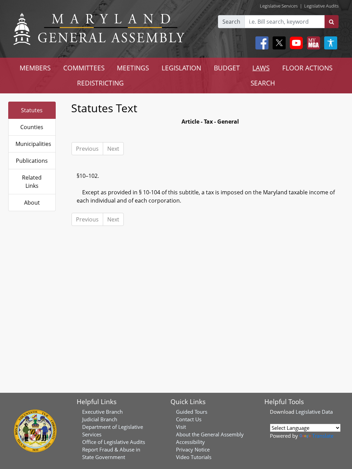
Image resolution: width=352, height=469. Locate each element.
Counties (31, 127)
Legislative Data (314, 411)
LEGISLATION (181, 68)
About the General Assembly (210, 434)
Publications (32, 160)
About (32, 202)
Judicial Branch (99, 419)
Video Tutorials (193, 457)
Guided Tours (191, 411)
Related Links (32, 182)
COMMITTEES (83, 68)
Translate (322, 435)
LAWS (261, 68)
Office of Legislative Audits (113, 441)
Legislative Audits (321, 6)
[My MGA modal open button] (312, 42)
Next (113, 148)
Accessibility (190, 441)
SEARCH (263, 83)
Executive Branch (102, 411)
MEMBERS (35, 68)
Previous (87, 148)
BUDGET (227, 68)
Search (231, 21)
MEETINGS (133, 68)
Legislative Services (279, 6)
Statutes (32, 110)
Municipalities (33, 144)
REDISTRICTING (100, 83)
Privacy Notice (193, 449)
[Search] (331, 21)
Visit (181, 426)
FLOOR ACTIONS (307, 68)
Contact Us (188, 419)
